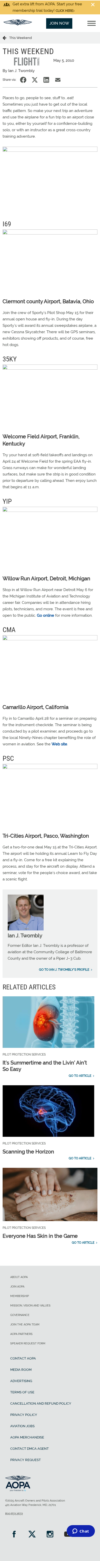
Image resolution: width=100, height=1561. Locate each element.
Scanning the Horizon (28, 1152)
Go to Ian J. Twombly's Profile (64, 969)
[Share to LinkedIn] (46, 80)
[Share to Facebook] (23, 80)
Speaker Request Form (27, 1343)
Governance (19, 1315)
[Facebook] (14, 1534)
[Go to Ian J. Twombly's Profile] (26, 929)
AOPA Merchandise (27, 1437)
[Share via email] (58, 80)
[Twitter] (32, 1534)
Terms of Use (22, 1392)
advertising (21, 1381)
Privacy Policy (23, 1415)
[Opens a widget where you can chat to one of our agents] (80, 1531)
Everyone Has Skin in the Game (40, 1236)
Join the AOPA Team (24, 1324)
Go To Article (80, 1076)
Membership (19, 1296)
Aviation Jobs (22, 1426)
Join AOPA (17, 1286)
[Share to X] (35, 80)
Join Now (59, 23)
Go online (45, 615)
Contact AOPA (23, 1358)
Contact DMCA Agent (29, 1449)
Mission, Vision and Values (30, 1305)
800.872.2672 (14, 1514)
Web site (59, 744)
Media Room (21, 1370)
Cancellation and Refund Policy (40, 1403)
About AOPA (19, 1277)
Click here (64, 11)
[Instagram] (50, 1534)
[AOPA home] (17, 24)
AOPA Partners (21, 1334)
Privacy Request (25, 1460)
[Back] (6, 38)
